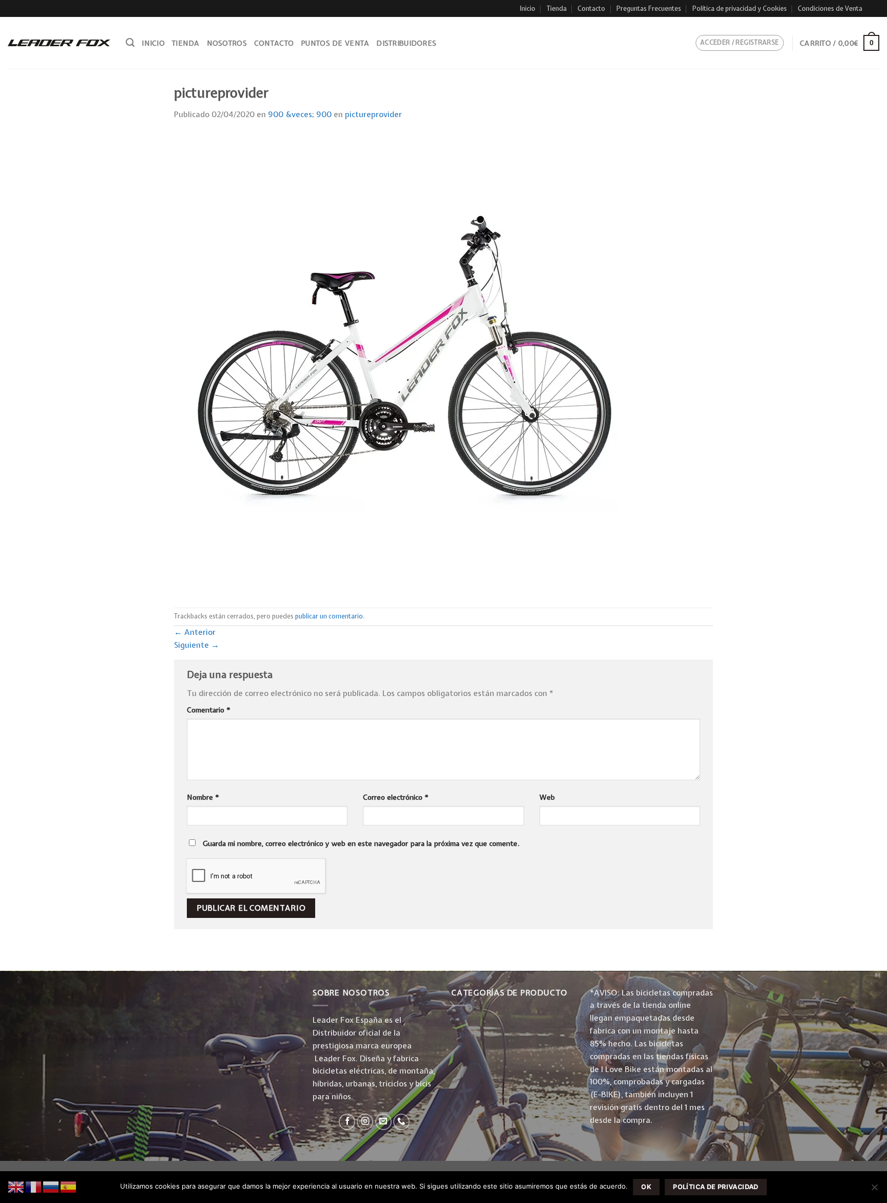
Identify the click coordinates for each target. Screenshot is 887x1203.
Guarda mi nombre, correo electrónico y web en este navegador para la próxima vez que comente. (361, 843)
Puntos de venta (335, 43)
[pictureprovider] (405, 364)
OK (646, 1187)
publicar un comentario (329, 616)
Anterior (195, 632)
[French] (34, 1186)
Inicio (527, 8)
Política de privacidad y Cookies (739, 8)
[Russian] (51, 1186)
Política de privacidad (715, 1187)
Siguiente (196, 645)
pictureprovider (373, 114)
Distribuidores (406, 43)
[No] (874, 1190)
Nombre (203, 797)
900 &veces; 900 (300, 114)
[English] (16, 1186)
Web (547, 797)
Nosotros (227, 43)
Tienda (557, 8)
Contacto (591, 8)
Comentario (208, 710)
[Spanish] (69, 1186)
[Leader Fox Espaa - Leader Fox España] (59, 43)
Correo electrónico (396, 797)
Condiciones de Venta (830, 8)
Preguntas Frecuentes (648, 8)
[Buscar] (130, 42)
